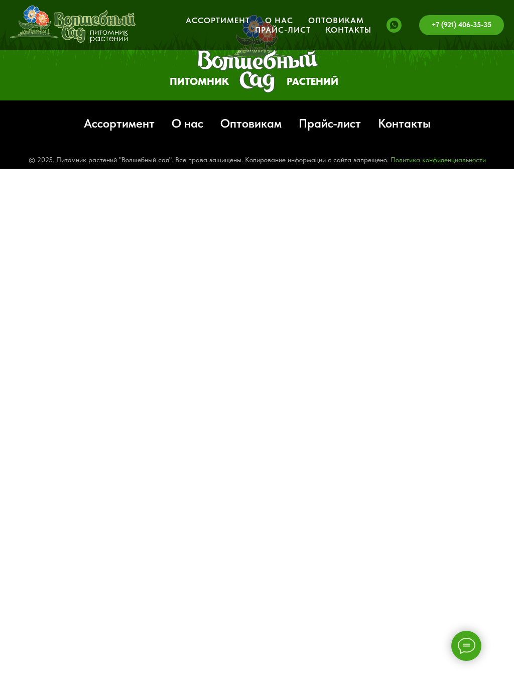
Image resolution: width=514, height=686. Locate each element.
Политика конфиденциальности (438, 160)
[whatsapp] (394, 25)
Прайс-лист (283, 30)
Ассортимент (218, 20)
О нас (279, 20)
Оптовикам (336, 20)
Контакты (348, 30)
